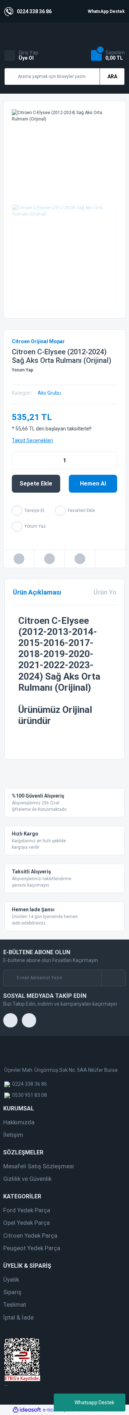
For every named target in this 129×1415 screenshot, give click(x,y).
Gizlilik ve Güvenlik (27, 1178)
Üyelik (11, 1279)
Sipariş (12, 1292)
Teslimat (14, 1304)
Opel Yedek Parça (26, 1222)
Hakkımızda (18, 1122)
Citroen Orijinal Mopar (38, 341)
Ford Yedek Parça (26, 1210)
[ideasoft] (27, 1409)
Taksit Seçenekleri (32, 440)
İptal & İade (18, 1317)
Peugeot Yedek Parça (31, 1248)
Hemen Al (93, 483)
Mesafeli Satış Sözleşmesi (38, 1166)
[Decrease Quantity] (17, 460)
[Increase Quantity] (111, 460)
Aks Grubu (49, 393)
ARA (112, 76)
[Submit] (113, 978)
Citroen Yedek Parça (30, 1235)
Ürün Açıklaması (37, 592)
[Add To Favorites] (75, 511)
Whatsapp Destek (94, 1402)
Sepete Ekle (36, 483)
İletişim (13, 1134)
